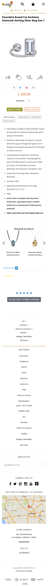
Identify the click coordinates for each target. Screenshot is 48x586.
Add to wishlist (32, 109)
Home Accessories (23, 329)
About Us (24, 378)
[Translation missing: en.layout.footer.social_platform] (37, 485)
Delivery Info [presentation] (36, 117)
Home (4, 23)
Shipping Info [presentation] (23, 117)
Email (33, 87)
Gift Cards (24, 340)
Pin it (26, 87)
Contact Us (24, 384)
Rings (21, 23)
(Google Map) (24, 541)
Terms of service (24, 395)
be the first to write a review (24, 299)
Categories (24, 361)
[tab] (9, 117)
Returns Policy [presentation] (9, 121)
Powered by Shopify (24, 571)
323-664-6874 (24, 553)
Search (24, 367)
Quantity (20, 100)
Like (14, 87)
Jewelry (13, 23)
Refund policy (24, 401)
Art (23, 321)
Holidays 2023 (24, 411)
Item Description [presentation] (9, 117)
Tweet (20, 87)
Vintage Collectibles (24, 336)
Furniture (23, 325)
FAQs (24, 389)
